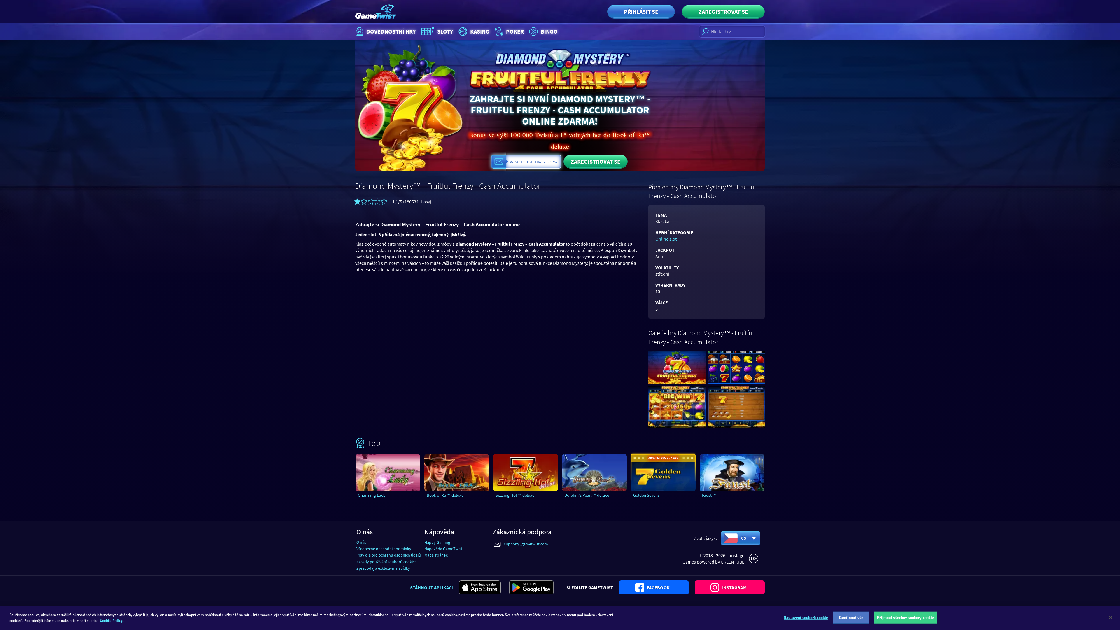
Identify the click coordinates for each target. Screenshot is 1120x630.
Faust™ (709, 495)
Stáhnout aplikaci (431, 587)
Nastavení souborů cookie (806, 617)
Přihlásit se (641, 11)
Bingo (549, 31)
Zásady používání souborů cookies (386, 561)
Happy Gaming (437, 542)
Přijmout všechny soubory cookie (905, 617)
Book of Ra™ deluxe (445, 495)
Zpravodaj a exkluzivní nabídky (383, 568)
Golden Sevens (646, 495)
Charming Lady (372, 495)
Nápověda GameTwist (443, 548)
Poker (515, 31)
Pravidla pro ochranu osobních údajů (388, 555)
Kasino (480, 31)
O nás (361, 542)
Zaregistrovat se (723, 11)
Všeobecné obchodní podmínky (383, 548)
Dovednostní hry (391, 31)
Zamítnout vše (851, 617)
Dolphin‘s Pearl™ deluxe (586, 495)
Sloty (445, 31)
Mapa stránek (436, 555)
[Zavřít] (1110, 617)
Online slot (666, 239)
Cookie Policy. (112, 620)
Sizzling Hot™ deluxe (515, 495)
